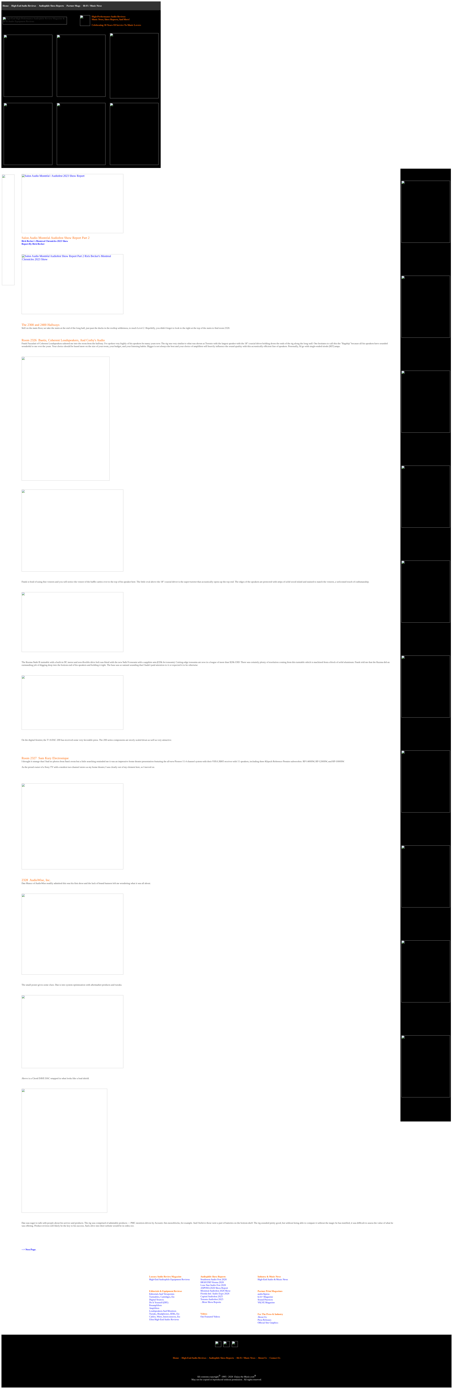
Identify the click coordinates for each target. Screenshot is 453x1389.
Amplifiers (154, 1308)
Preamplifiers (155, 1305)
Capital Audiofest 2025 (211, 1296)
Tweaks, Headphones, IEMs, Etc (164, 1313)
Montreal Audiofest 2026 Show (215, 1290)
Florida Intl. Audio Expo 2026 (214, 1293)
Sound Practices (265, 1299)
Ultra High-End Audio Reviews (164, 1319)
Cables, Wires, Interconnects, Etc (164, 1316)
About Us (262, 1317)
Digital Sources (156, 1299)
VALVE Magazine (266, 1302)
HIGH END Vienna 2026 (212, 1282)
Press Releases (264, 1319)
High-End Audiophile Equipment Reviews (169, 1279)
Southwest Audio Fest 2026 (213, 1279)
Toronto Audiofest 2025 (211, 1299)
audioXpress (263, 1294)
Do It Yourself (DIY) (158, 1302)
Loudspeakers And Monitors (162, 1311)
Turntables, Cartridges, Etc (162, 1296)
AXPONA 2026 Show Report (214, 1288)
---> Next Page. (29, 1249)
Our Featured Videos (210, 1316)
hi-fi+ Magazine (265, 1296)
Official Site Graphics (268, 1322)
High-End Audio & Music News (273, 1279)
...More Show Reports (210, 1302)
